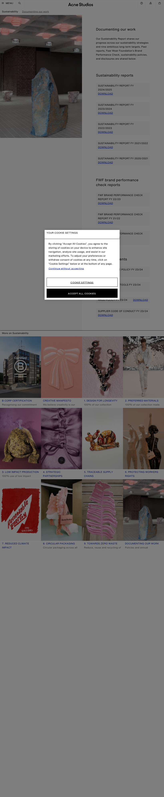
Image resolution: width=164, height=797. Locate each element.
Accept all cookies (82, 293)
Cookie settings (82, 282)
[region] (82, 265)
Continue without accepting (66, 268)
